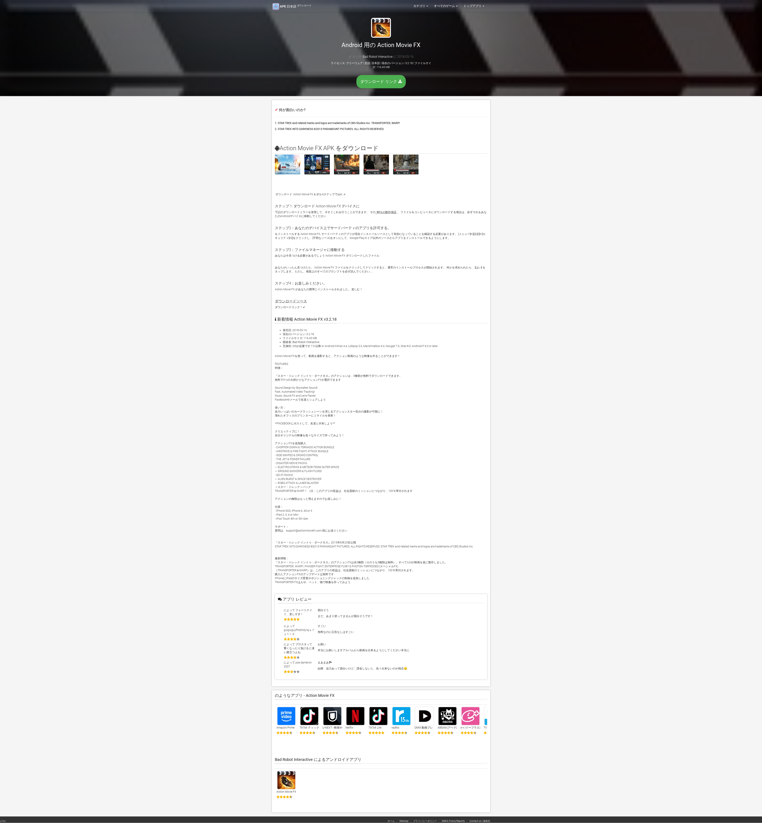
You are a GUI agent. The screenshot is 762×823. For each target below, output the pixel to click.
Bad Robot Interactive (378, 57)
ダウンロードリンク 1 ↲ (290, 307)
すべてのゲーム (445, 6)
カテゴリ (419, 6)
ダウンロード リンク (379, 81)
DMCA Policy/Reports (453, 821)
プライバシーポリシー (425, 821)
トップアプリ (473, 6)
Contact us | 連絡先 (480, 821)
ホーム (391, 821)
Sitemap (403, 821)
